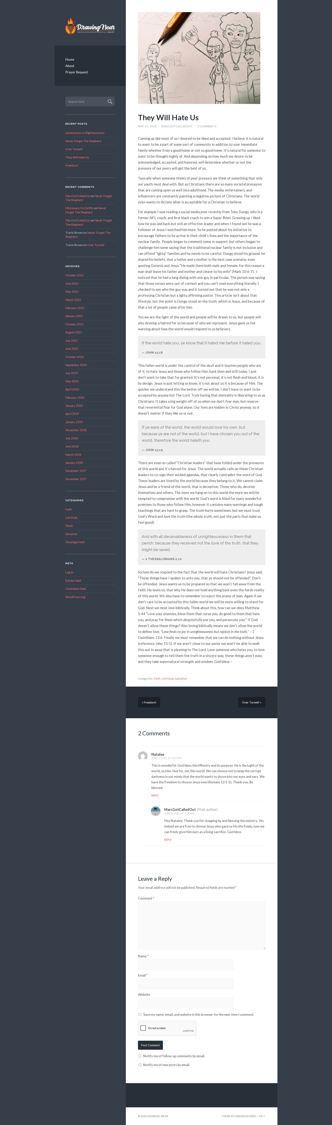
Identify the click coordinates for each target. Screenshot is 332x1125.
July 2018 (71, 438)
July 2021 (71, 340)
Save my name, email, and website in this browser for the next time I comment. (198, 1014)
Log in (69, 572)
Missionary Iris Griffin (79, 208)
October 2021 (74, 324)
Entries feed (73, 580)
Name (143, 956)
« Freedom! (149, 702)
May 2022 (72, 291)
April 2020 (72, 389)
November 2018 (76, 430)
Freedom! (71, 165)
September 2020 (76, 365)
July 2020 (71, 373)
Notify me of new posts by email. (166, 1065)
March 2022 (73, 300)
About (69, 66)
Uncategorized (74, 542)
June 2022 (72, 283)
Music (69, 525)
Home (69, 59)
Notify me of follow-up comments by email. (174, 1056)
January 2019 (74, 422)
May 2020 (72, 381)
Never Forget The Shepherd (83, 141)
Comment (146, 898)
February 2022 (74, 308)
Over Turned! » (251, 702)
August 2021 (73, 332)
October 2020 (74, 357)
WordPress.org (75, 597)
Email (143, 975)
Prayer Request (76, 72)
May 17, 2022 (147, 126)
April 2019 (72, 413)
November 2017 (76, 479)
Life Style (71, 517)
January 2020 (74, 405)
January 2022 (74, 316)
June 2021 (72, 348)
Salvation (71, 534)
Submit (109, 101)
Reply (155, 795)
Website (144, 994)
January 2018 (74, 462)
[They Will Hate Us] (201, 58)
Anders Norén (245, 1116)
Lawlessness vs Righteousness (85, 132)
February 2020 (74, 397)
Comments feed (75, 588)
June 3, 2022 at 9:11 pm (166, 758)
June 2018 (72, 446)
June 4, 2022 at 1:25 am (179, 813)
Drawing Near (157, 1116)
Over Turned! (74, 149)
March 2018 (73, 454)
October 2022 (74, 275)
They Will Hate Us (77, 157)
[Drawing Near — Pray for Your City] (90, 25)
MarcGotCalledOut (77, 196)
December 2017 (75, 470)
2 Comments (207, 126)
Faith (68, 509)
